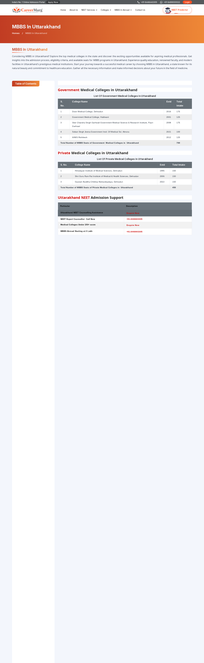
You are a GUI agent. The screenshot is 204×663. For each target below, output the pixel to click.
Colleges (105, 10)
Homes (16, 33)
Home (63, 10)
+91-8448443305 (149, 2)
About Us (74, 10)
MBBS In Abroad (122, 10)
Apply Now (53, 2)
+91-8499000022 (172, 2)
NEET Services (88, 10)
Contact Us (140, 10)
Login (187, 2)
